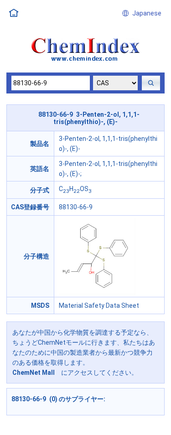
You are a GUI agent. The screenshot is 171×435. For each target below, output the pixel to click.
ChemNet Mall (33, 372)
